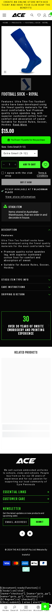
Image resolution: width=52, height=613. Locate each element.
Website (40, 549)
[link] (26, 325)
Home (5, 23)
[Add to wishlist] (45, 164)
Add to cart (29, 164)
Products (17, 23)
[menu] (4, 15)
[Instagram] (30, 533)
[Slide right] (48, 325)
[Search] (32, 15)
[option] (26, 50)
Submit (39, 522)
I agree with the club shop (18, 174)
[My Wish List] (39, 15)
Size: (13, 147)
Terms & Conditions (42, 174)
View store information (20, 196)
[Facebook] (22, 533)
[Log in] (44, 15)
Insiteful (26, 554)
